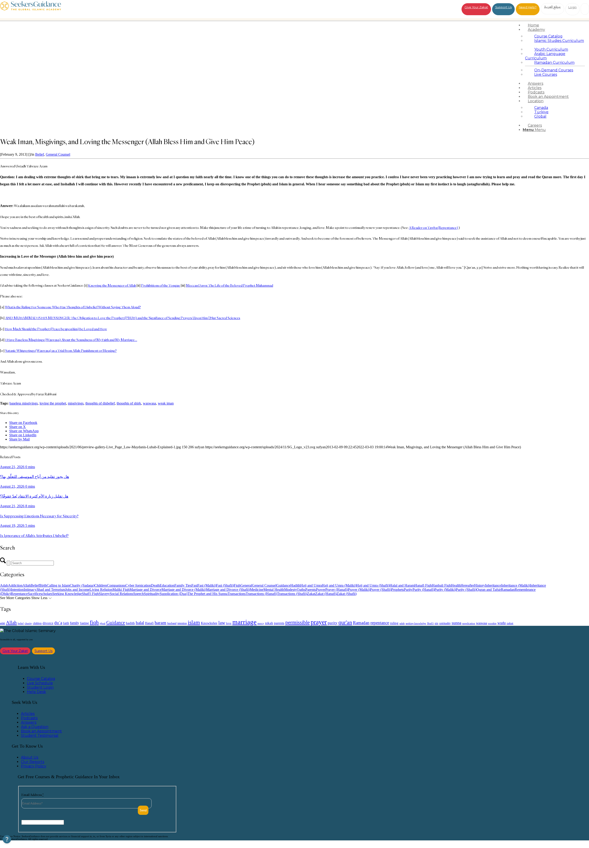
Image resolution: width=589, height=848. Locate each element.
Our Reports (32, 762)
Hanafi (149, 623)
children (37, 623)
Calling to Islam (58, 585)
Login (572, 7)
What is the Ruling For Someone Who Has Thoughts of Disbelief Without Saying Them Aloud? (73, 307)
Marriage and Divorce (146, 590)
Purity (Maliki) (445, 590)
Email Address (32, 795)
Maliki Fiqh (121, 590)
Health (456, 585)
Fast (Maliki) (206, 585)
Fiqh (237, 585)
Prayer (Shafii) (380, 590)
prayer (319, 622)
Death (155, 585)
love (228, 623)
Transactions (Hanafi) (261, 594)
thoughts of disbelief (100, 403)
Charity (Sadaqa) (82, 585)
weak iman (166, 403)
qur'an (345, 622)
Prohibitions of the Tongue (160, 285)
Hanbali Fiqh (441, 585)
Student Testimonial (39, 735)
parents (279, 623)
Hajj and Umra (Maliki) (339, 585)
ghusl (102, 623)
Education (167, 585)
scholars (46, 594)
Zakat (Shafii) (347, 594)
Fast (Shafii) (225, 585)
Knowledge (209, 623)
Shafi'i (430, 623)
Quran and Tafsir (488, 590)
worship (492, 623)
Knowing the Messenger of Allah (112, 285)
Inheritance (493, 585)
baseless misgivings (23, 403)
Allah (27, 585)
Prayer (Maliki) (359, 590)
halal (140, 622)
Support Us (503, 7)
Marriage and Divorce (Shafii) (228, 590)
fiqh (94, 622)
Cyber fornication (138, 585)
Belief (39, 154)
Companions (116, 585)
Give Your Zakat (476, 7)
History (479, 585)
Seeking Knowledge (67, 594)
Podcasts (29, 718)
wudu (501, 623)
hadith (130, 623)
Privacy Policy (33, 766)
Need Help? (528, 7)
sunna (456, 623)
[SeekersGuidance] (30, 9)
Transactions (237, 594)
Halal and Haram (402, 585)
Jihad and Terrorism (50, 590)
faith (66, 623)
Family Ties (182, 585)
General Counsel (58, 154)
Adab (4, 585)
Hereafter (467, 585)
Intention (17, 590)
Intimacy (30, 590)
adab (2, 623)
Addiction (15, 585)
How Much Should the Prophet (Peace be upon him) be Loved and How (56, 329)
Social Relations (121, 594)
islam (194, 622)
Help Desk (36, 692)
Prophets (397, 590)
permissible (297, 622)
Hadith (295, 585)
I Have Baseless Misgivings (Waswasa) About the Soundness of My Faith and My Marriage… (71, 340)
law (221, 622)
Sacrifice (34, 594)
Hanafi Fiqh (423, 585)
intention (182, 623)
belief (21, 623)
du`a (58, 622)
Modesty (290, 590)
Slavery (104, 594)
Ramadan (508, 590)
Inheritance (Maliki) (515, 585)
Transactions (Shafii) (292, 594)
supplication (468, 623)
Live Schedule (40, 683)
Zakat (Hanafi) (326, 594)
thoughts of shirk (129, 403)
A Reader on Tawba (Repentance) (433, 227)
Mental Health (273, 590)
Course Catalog (41, 678)
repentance (379, 622)
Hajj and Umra (311, 585)
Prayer (320, 590)
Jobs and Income (77, 590)
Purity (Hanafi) (423, 590)
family (74, 623)
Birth (43, 585)
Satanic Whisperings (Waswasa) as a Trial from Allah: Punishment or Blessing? (61, 350)
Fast (194, 585)
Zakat (311, 594)
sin (436, 623)
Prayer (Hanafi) (336, 590)
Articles (28, 713)
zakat (510, 623)
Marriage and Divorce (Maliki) (184, 590)
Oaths (301, 590)
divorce (48, 623)
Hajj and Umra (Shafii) (373, 585)
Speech (138, 594)
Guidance (283, 585)
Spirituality (152, 594)
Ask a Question (34, 727)
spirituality (445, 623)
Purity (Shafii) (466, 590)
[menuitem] (555, 25)
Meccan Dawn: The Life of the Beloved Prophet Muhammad (229, 285)
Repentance (19, 594)
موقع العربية (552, 7)
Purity (408, 590)
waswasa (149, 403)
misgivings (76, 403)
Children (100, 585)
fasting (84, 623)
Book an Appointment (41, 731)
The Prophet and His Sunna (207, 594)
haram (160, 622)
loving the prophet (53, 403)
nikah (269, 623)
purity (333, 623)
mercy (260, 623)
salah (402, 623)
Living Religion (101, 590)
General (246, 585)
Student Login (40, 687)
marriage (244, 622)
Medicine (256, 590)
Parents (310, 590)
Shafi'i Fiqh (90, 594)
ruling (394, 623)
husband (171, 623)
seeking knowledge (416, 623)
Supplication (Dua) (173, 594)
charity (28, 623)
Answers (28, 722)
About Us (29, 757)
